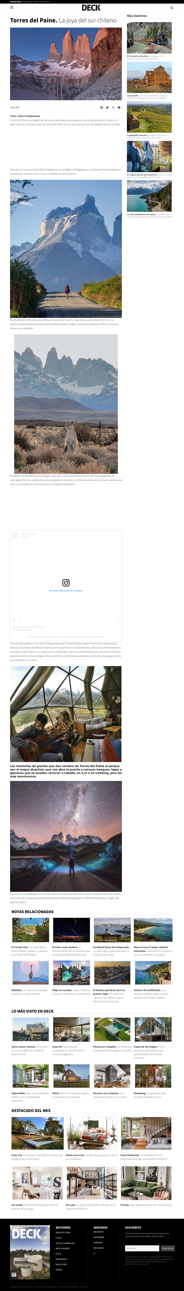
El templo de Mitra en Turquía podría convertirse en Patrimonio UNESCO (147, 97)
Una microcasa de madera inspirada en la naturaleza (70, 1095)
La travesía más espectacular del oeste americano (145, 57)
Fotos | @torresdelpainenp (25, 116)
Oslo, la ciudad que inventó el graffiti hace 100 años (149, 176)
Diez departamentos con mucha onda (145, 1205)
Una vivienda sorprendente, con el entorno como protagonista (68, 1050)
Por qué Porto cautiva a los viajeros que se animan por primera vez (109, 995)
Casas (59, 1237)
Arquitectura (63, 1232)
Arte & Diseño (63, 1248)
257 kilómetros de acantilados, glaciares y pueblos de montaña (149, 216)
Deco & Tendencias (65, 1243)
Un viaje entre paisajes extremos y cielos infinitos (29, 992)
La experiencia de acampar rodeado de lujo (150, 1095)
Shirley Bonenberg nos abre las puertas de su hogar (35, 1207)
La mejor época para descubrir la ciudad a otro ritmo (111, 951)
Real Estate (61, 1264)
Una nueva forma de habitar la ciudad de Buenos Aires (30, 1050)
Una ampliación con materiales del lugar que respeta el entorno (143, 1157)
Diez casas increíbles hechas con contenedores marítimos (30, 1097)
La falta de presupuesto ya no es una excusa (92, 1157)
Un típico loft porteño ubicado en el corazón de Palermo (90, 1207)
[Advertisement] (66, 148)
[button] (171, 7)
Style (58, 1253)
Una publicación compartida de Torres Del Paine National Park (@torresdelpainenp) (66, 637)
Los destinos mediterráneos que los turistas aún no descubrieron (151, 994)
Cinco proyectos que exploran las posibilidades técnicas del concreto (149, 1052)
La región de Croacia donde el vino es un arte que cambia (147, 136)
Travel (59, 1269)
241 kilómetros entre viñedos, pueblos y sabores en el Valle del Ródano (29, 951)
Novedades (61, 1259)
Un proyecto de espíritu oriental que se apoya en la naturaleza (37, 1157)
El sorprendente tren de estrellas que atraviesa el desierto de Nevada (71, 951)
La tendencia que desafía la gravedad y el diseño (112, 1049)
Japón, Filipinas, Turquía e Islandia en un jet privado (71, 992)
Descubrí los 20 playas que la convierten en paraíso (152, 951)
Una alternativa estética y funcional (110, 1095)
